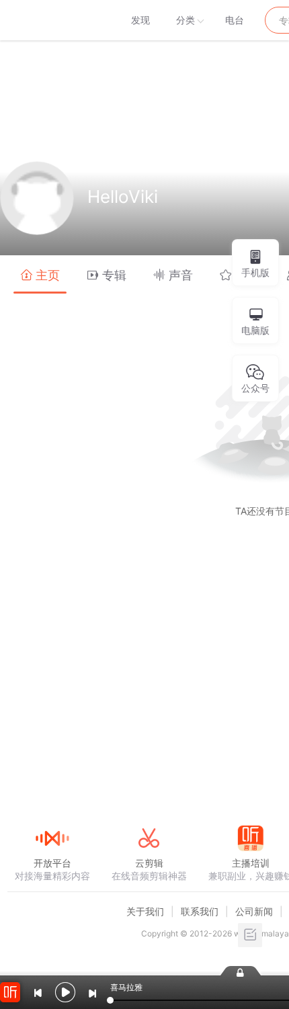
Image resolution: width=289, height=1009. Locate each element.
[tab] (40, 274)
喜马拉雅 (52, 20)
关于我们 (145, 911)
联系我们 (199, 911)
